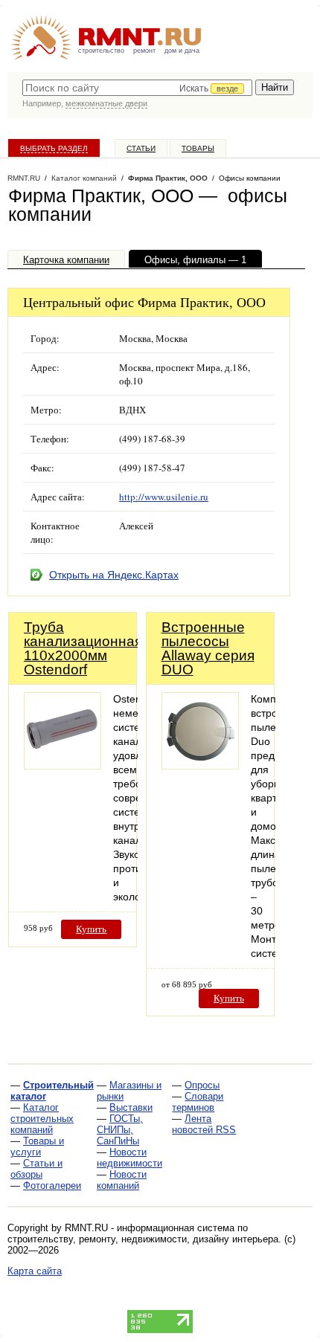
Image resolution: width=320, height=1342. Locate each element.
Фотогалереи (52, 1185)
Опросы (202, 1085)
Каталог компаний (84, 178)
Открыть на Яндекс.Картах (114, 575)
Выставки (131, 1107)
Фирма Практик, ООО (168, 178)
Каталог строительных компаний (42, 1118)
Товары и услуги (37, 1146)
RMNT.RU (23, 178)
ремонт (144, 50)
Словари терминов (197, 1102)
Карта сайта (34, 1271)
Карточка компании (66, 259)
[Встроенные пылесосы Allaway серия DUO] (200, 765)
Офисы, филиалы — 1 (195, 259)
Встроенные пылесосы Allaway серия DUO (208, 648)
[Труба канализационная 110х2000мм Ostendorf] (62, 765)
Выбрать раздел (54, 148)
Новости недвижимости (129, 1157)
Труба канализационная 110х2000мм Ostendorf (83, 648)
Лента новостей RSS (204, 1124)
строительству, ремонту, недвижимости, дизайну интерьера (142, 1239)
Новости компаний (122, 1180)
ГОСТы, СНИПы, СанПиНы (120, 1129)
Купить (91, 929)
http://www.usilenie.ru (163, 496)
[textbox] (137, 88)
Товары (198, 148)
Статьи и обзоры (36, 1169)
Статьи (141, 148)
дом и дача (181, 50)
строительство (101, 50)
